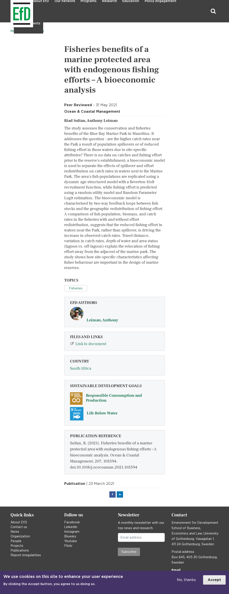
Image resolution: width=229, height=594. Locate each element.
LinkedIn (70, 527)
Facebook (72, 522)
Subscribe (128, 552)
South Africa (80, 368)
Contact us (19, 527)
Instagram (71, 531)
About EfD (19, 522)
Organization (20, 536)
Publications (20, 550)
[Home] (11, 11)
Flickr (68, 545)
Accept (214, 580)
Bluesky (70, 536)
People (16, 541)
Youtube (70, 541)
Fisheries (76, 288)
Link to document (90, 343)
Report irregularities (26, 555)
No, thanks (186, 580)
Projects (17, 545)
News (15, 531)
